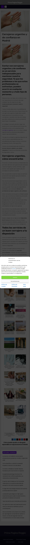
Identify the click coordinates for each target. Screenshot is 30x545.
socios (14, 268)
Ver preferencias (15, 281)
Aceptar (15, 277)
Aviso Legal (24, 285)
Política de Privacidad (14, 285)
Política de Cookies (4, 285)
